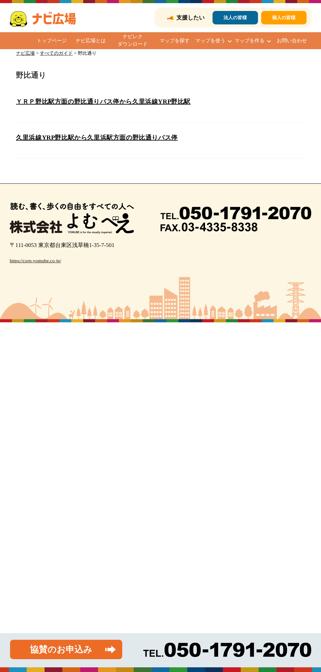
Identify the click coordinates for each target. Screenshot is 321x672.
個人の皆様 (284, 17)
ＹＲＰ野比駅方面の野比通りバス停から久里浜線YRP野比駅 (103, 101)
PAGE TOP (308, 647)
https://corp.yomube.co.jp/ (35, 260)
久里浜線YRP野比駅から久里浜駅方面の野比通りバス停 (97, 137)
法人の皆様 (235, 17)
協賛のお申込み (61, 649)
